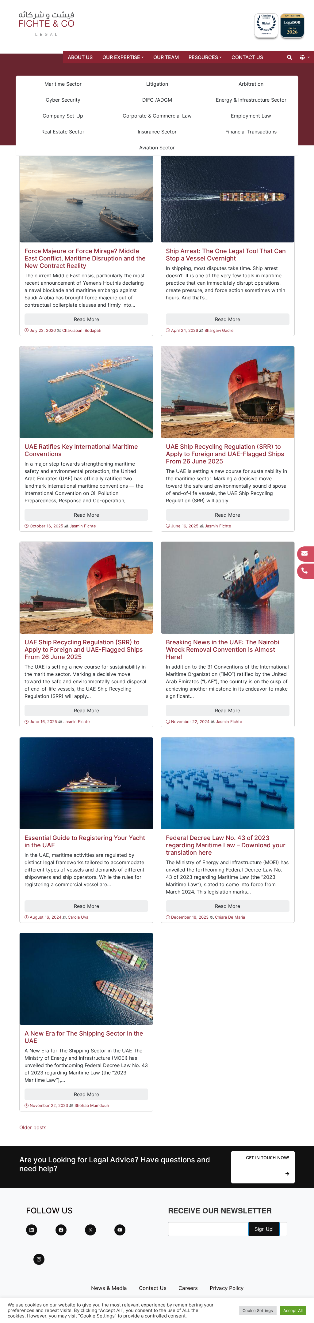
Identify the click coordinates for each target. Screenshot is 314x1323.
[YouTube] (119, 1229)
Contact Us (247, 57)
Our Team (166, 57)
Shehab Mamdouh (92, 1105)
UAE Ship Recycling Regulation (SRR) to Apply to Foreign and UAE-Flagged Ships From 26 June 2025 (225, 454)
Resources (203, 57)
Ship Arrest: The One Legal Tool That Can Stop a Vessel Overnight (226, 254)
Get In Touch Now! (267, 1157)
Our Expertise (121, 57)
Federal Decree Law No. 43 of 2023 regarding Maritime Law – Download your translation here (225, 845)
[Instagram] (38, 1259)
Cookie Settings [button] (258, 1310)
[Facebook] (61, 1229)
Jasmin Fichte (83, 526)
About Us (80, 57)
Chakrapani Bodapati (81, 330)
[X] (90, 1229)
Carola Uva (78, 917)
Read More (86, 319)
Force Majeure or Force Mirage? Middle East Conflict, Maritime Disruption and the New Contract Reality (85, 258)
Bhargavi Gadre (219, 330)
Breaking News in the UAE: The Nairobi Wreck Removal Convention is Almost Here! (222, 650)
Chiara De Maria (230, 917)
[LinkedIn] (31, 1229)
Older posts (32, 1127)
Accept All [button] (293, 1310)
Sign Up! (264, 1228)
